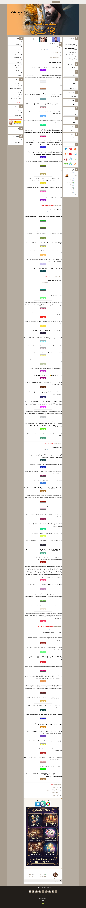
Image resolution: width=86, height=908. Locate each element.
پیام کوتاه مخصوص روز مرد (54, 57)
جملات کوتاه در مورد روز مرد (54, 56)
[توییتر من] (39, 891)
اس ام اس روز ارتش (56, 787)
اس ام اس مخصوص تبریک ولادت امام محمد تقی (71, 48)
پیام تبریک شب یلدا (17, 118)
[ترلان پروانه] (43, 39)
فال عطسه (19, 132)
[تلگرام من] (53, 891)
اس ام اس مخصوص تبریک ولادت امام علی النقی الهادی (71, 59)
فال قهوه (74, 83)
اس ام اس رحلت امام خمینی (54, 789)
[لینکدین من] (30, 891)
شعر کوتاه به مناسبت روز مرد (54, 54)
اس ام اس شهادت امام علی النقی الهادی (71, 55)
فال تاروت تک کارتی (17, 49)
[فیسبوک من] (49, 891)
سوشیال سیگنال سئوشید (16, 83)
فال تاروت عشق (18, 67)
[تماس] (43, 891)
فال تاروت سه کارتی (17, 52)
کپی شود (43, 69)
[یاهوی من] (56, 891)
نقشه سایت (38, 899)
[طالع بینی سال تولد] (70, 183)
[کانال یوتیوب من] (33, 891)
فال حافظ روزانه (18, 113)
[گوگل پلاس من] (36, 891)
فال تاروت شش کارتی (17, 60)
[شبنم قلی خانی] (30, 39)
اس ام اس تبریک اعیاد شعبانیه (54, 794)
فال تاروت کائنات (18, 47)
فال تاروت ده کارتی (17, 65)
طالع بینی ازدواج (43, 876)
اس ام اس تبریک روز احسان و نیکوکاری (52, 791)
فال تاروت (68, 2)
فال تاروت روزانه (18, 42)
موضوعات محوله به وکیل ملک (16, 86)
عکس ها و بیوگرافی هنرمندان (16, 142)
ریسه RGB (74, 138)
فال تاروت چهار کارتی (17, 55)
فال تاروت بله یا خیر (17, 73)
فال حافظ (72, 2)
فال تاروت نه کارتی (18, 62)
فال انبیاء (74, 75)
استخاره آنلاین (48, 2)
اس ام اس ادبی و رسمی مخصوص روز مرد (52, 59)
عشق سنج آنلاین (73, 130)
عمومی (55, 881)
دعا (75, 114)
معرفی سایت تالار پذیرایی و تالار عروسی (16, 99)
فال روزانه (62, 2)
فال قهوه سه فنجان (73, 86)
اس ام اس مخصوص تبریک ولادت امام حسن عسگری (71, 45)
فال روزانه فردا (18, 140)
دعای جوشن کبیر (73, 112)
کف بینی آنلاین (30, 876)
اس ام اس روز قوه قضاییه (55, 795)
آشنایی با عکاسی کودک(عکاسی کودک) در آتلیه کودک (16, 95)
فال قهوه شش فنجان (72, 88)
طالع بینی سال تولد (73, 195)
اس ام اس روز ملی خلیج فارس (71, 42)
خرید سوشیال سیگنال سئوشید (15, 88)
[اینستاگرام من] (46, 891)
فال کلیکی (74, 122)
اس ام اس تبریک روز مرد (19, 11)
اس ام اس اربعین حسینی (55, 792)
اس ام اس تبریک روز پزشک (71, 52)
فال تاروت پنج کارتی (17, 57)
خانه (77, 2)
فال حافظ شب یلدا (18, 115)
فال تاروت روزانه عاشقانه (16, 70)
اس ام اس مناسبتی (56, 2)
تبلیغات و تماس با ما (41, 2)
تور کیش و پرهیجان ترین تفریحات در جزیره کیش (15, 91)
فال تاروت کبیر (18, 44)
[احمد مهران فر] (56, 39)
